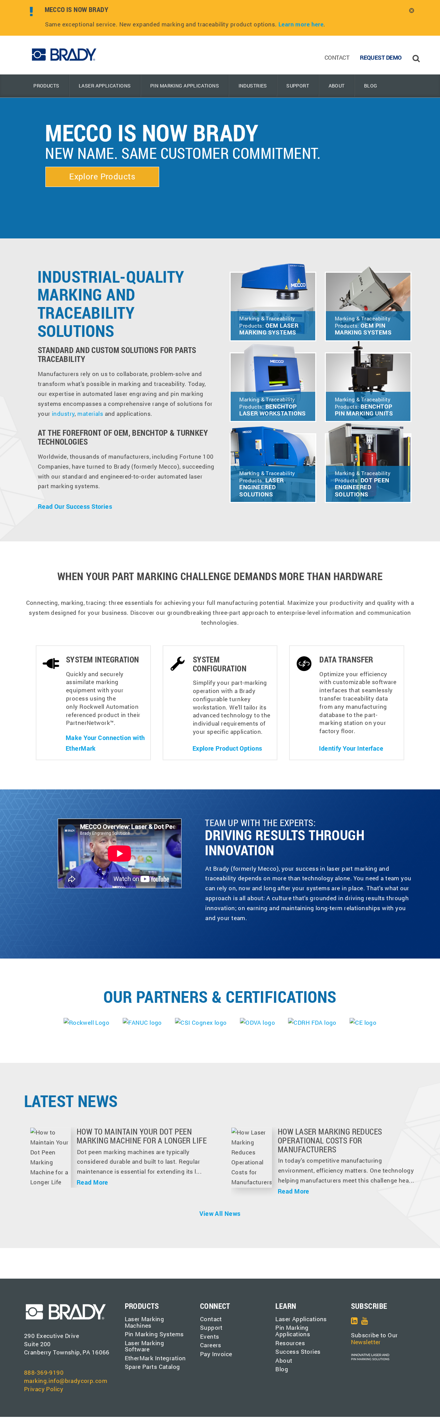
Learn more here (300, 24)
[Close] (411, 10)
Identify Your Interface (351, 748)
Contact (336, 57)
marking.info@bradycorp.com (65, 1381)
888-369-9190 (44, 1372)
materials (90, 414)
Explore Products (102, 176)
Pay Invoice (216, 1354)
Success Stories (297, 1351)
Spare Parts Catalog (152, 1367)
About (337, 85)
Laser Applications (105, 85)
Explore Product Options (227, 748)
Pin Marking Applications (184, 85)
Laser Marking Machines (144, 1322)
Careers (210, 1345)
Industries (253, 85)
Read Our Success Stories (75, 506)
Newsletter (366, 1342)
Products (46, 85)
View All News (220, 1213)
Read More (92, 1182)
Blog (370, 85)
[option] (204, 18)
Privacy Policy (43, 1389)
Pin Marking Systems (154, 1334)
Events (209, 1336)
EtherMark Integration (155, 1358)
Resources (290, 1343)
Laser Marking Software (144, 1346)
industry (63, 414)
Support (297, 85)
